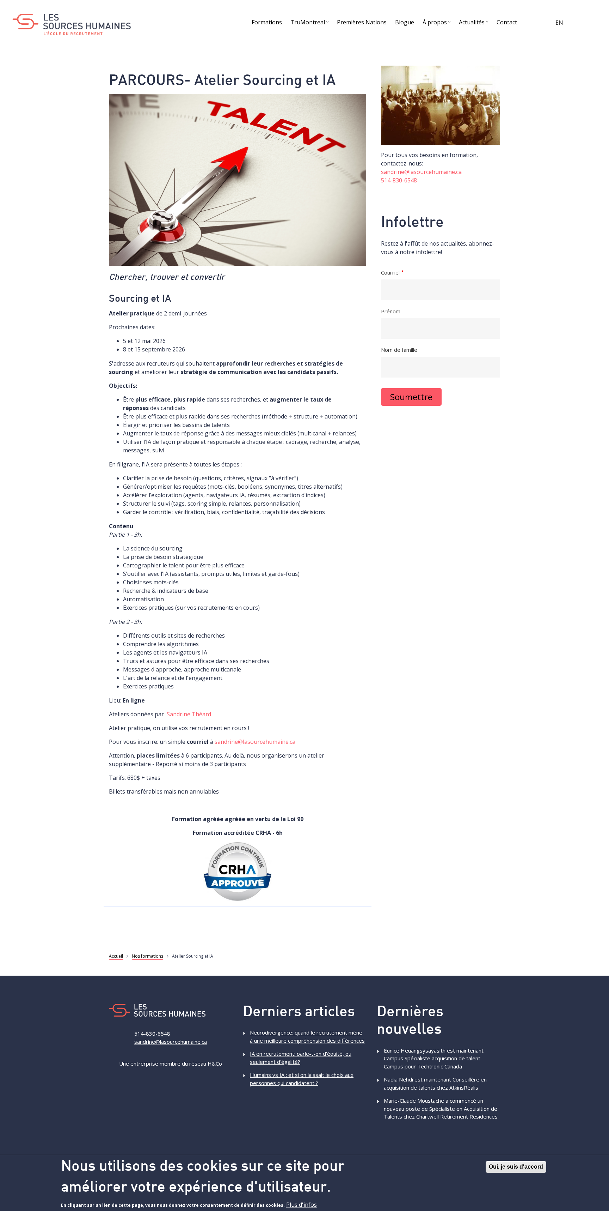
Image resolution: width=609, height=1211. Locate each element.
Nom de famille (399, 349)
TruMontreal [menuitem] (310, 23)
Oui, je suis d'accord (516, 1167)
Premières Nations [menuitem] (362, 22)
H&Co (215, 1063)
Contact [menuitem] (507, 22)
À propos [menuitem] (437, 23)
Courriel (390, 272)
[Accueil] (71, 24)
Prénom (390, 311)
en (559, 22)
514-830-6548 (399, 180)
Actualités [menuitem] (474, 23)
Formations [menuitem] (267, 22)
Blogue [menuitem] (404, 22)
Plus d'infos (301, 1205)
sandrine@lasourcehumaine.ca (255, 742)
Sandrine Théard (189, 714)
